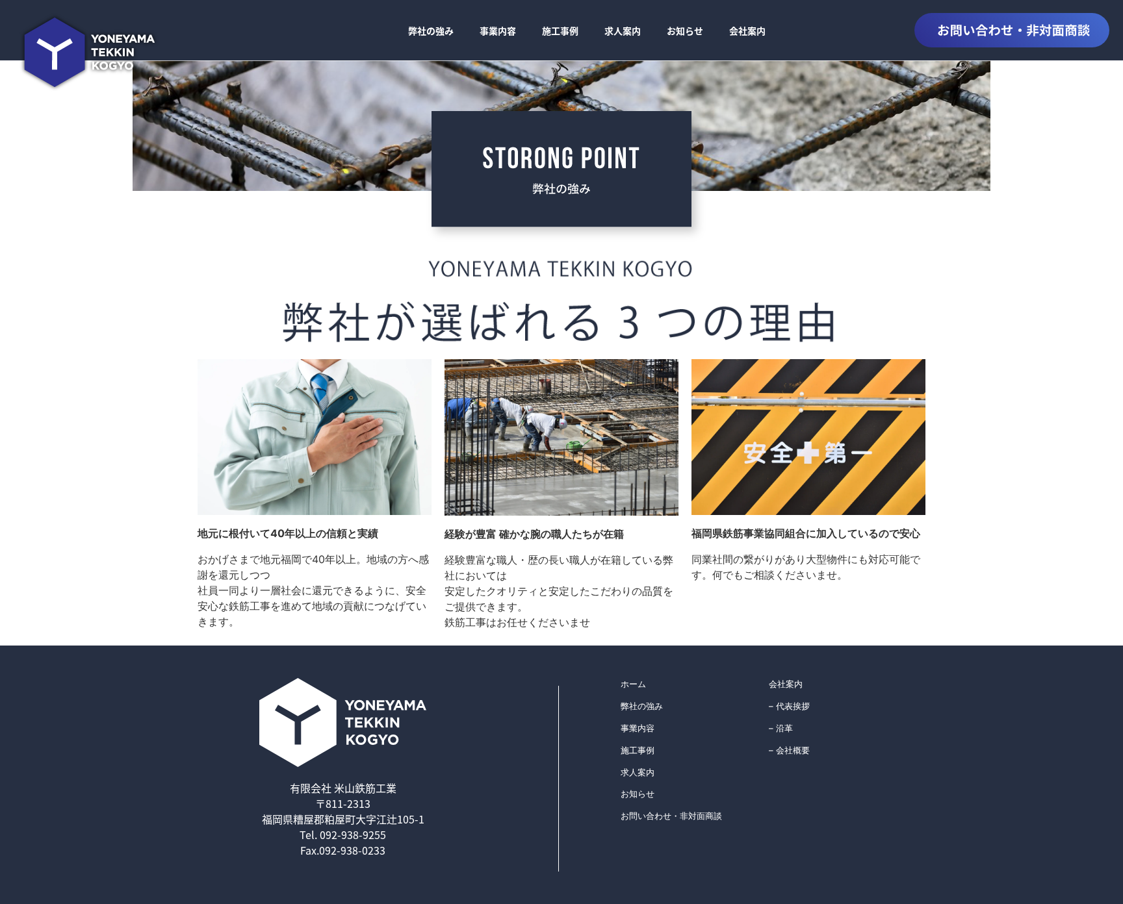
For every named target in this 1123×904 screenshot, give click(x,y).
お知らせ (685, 30)
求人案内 (622, 30)
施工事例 (560, 30)
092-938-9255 (351, 834)
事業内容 (498, 30)
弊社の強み (431, 30)
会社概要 (793, 750)
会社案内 (747, 30)
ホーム (633, 684)
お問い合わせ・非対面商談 (671, 815)
